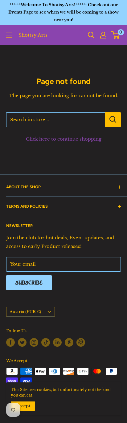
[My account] (103, 35)
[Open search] (91, 35)
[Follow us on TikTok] (45, 342)
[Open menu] (9, 35)
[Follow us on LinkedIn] (57, 342)
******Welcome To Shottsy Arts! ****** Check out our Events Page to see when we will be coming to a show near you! (63, 12)
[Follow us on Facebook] (10, 342)
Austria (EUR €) (25, 311)
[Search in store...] (113, 119)
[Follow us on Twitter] (22, 342)
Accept (23, 406)
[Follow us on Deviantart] (69, 341)
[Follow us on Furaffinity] (80, 341)
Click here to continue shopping (63, 139)
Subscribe (29, 283)
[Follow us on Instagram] (34, 342)
